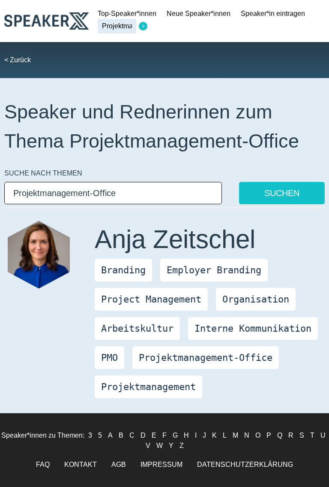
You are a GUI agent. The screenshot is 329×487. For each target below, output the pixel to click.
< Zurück (17, 60)
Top (127, 13)
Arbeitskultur (137, 328)
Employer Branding (214, 270)
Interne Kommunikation (252, 328)
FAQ (43, 464)
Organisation (255, 299)
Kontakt (80, 464)
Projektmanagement (148, 386)
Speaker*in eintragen (273, 13)
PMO (109, 357)
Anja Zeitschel (175, 239)
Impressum (161, 464)
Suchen (281, 193)
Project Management (151, 299)
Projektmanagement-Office (205, 357)
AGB (118, 464)
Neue (198, 13)
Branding (123, 270)
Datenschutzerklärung (245, 464)
